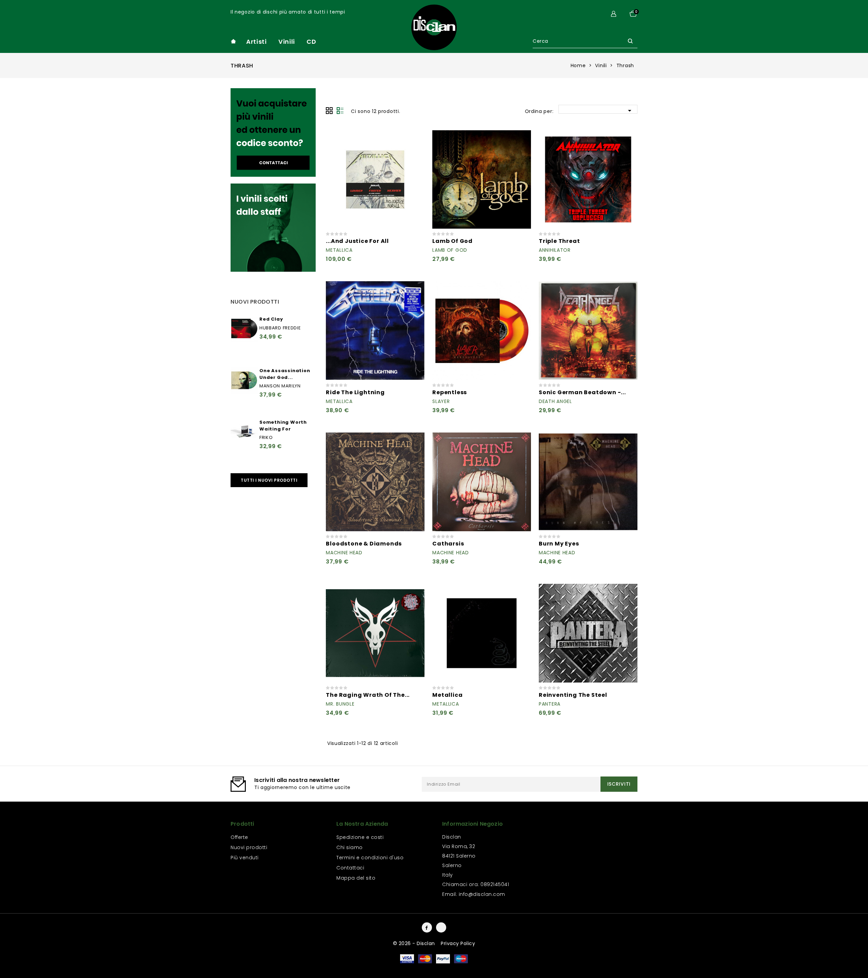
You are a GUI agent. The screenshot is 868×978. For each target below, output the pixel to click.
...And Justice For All (357, 241)
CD (311, 41)
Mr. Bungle (340, 704)
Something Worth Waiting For (283, 425)
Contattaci (350, 867)
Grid (329, 110)
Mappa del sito (355, 878)
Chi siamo (349, 847)
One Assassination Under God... (284, 374)
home (233, 41)
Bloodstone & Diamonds (364, 544)
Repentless (449, 392)
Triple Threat (559, 241)
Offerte (239, 837)
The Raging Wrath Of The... (368, 695)
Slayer (441, 401)
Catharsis (448, 544)
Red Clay (271, 319)
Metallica (339, 250)
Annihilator (555, 250)
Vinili (286, 41)
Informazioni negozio (472, 824)
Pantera (549, 704)
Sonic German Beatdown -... (582, 392)
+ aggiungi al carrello (415, 139)
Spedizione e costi (359, 837)
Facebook (427, 927)
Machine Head (344, 552)
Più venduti (245, 857)
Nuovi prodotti (249, 847)
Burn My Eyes (559, 544)
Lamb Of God (452, 241)
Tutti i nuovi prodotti (269, 480)
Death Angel (555, 401)
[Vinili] (273, 132)
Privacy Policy (458, 943)
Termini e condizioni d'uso (369, 857)
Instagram (441, 927)
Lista (340, 110)
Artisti (256, 41)
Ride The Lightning (355, 392)
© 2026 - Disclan (415, 943)
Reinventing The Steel (573, 695)
